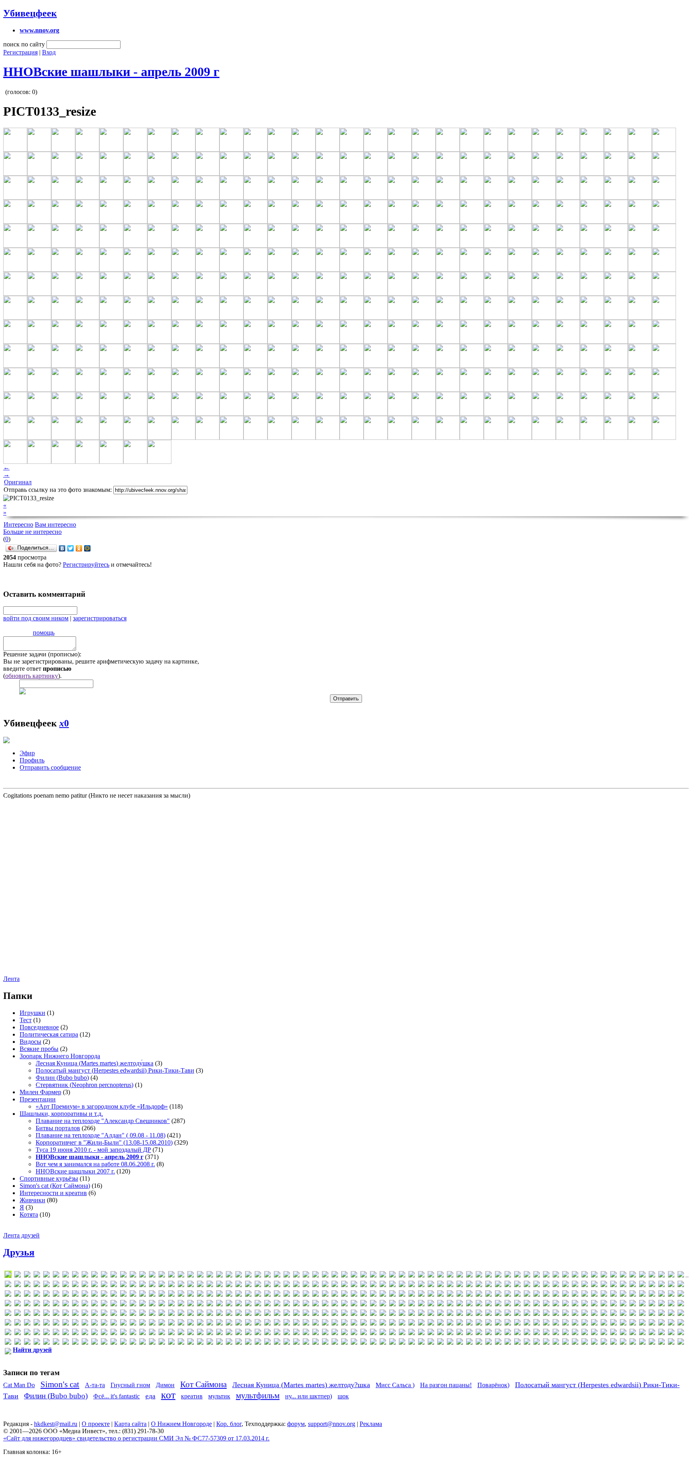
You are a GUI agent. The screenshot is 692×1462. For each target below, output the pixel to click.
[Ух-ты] (498, 1343)
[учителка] (507, 1343)
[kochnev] (258, 1295)
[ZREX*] (652, 1314)
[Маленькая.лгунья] (286, 1333)
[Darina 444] (680, 1275)
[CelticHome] (604, 1275)
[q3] (459, 1304)
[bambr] (498, 1275)
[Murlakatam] (27, 1304)
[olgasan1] (267, 1304)
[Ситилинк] (267, 1343)
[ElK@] (190, 1285)
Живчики (32, 1200)
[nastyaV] (85, 1304)
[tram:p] (392, 1314)
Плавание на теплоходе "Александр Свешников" (103, 1120)
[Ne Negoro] (104, 1304)
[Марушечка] (382, 1333)
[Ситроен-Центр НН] (277, 1343)
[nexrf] (133, 1304)
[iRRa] (17, 1295)
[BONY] (575, 1275)
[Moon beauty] (8, 1304)
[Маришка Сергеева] (373, 1333)
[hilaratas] (527, 1285)
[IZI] (46, 1295)
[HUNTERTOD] (565, 1285)
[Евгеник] (536, 1323)
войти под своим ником (35, 618)
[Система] (258, 1343)
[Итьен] (632, 1323)
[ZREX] (642, 1314)
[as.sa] (469, 1275)
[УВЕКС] (469, 1343)
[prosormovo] (421, 1304)
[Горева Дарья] (373, 1323)
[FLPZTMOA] (334, 1285)
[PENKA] (315, 1304)
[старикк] (315, 1343)
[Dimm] (56, 1285)
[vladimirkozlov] (527, 1314)
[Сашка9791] (190, 1343)
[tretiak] (411, 1314)
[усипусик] (488, 1343)
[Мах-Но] (392, 1333)
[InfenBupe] (632, 1285)
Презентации (38, 1099)
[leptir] (373, 1295)
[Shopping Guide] (46, 1314)
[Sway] (277, 1314)
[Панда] (94, 1343)
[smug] (94, 1314)
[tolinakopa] (354, 1314)
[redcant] (488, 1304)
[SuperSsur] (229, 1314)
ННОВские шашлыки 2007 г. (75, 1171)
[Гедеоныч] (363, 1323)
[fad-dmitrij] (277, 1285)
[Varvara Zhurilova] (469, 1314)
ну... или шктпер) (308, 1396)
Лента (11, 978)
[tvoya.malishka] (421, 1314)
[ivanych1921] (36, 1295)
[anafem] (315, 1275)
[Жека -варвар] (584, 1323)
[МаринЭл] (363, 1333)
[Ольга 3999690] (46, 1343)
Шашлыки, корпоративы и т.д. (61, 1113)
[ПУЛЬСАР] (152, 1343)
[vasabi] (479, 1314)
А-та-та (95, 1385)
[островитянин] (75, 1343)
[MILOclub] (632, 1295)
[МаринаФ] (344, 1333)
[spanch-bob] (142, 1314)
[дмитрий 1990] (488, 1323)
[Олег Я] (27, 1343)
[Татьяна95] (382, 1343)
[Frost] (363, 1285)
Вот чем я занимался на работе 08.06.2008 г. (95, 1164)
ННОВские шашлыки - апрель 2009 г (111, 71)
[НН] (661, 1333)
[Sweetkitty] (286, 1314)
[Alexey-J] (277, 1275)
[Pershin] (325, 1304)
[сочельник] (306, 1343)
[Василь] (306, 1323)
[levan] (402, 1295)
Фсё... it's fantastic (116, 1396)
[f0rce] (267, 1285)
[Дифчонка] (479, 1323)
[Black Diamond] (536, 1275)
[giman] (392, 1285)
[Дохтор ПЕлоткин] (507, 1323)
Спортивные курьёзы (49, 1178)
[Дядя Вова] (527, 1323)
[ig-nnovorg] (594, 1285)
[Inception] (623, 1285)
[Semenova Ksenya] (623, 1304)
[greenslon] (459, 1285)
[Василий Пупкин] (286, 1323)
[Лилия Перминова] (190, 1333)
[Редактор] (161, 1343)
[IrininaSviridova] (671, 1285)
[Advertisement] (51, 886)
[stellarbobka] (181, 1314)
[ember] (209, 1285)
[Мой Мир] (87, 548)
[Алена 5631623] (46, 1323)
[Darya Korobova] (8, 1285)
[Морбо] (498, 1333)
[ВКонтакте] (62, 548)
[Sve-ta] (248, 1314)
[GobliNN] (421, 1285)
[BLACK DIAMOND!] (546, 1275)
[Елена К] (555, 1323)
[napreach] (75, 1304)
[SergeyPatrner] (652, 1304)
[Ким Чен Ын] (27, 1333)
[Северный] (229, 1343)
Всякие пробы (39, 1048)
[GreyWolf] (479, 1285)
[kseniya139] (296, 1295)
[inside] (652, 1285)
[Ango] (382, 1275)
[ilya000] (613, 1285)
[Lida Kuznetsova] (431, 1295)
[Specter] (152, 1314)
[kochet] (248, 1295)
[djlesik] (75, 1285)
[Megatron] (584, 1295)
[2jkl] (85, 1275)
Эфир (27, 753)
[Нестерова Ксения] (642, 1333)
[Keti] (181, 1295)
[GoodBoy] (431, 1285)
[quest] (469, 1304)
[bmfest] (555, 1275)
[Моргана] (507, 1333)
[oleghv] (238, 1304)
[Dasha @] (17, 1285)
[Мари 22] (325, 1333)
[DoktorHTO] (104, 1285)
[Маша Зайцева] (402, 1333)
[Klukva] (229, 1295)
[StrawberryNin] (200, 1314)
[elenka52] (181, 1285)
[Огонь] (680, 1333)
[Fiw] (315, 1285)
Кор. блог (228, 1423)
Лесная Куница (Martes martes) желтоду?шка (301, 1385)
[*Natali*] (27, 1275)
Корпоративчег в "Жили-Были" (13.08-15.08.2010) (104, 1142)
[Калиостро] (652, 1323)
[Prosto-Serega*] (440, 1304)
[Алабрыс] (8, 1323)
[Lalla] (315, 1295)
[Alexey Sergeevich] (267, 1275)
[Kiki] (190, 1295)
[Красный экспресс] (123, 1333)
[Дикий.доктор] (450, 1323)
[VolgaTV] (546, 1314)
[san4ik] (575, 1304)
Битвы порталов (58, 1128)
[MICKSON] (594, 1295)
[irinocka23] (680, 1285)
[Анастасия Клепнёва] (65, 1323)
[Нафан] (594, 1333)
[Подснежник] (123, 1343)
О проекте (96, 1423)
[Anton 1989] (411, 1275)
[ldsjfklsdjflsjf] (334, 1295)
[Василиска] (296, 1323)
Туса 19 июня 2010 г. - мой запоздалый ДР (93, 1149)
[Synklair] (296, 1314)
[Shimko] (27, 1314)
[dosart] (113, 1285)
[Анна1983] (123, 1323)
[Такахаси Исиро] (354, 1343)
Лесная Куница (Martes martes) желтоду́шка (94, 1063)
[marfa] (517, 1295)
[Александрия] (27, 1323)
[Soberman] (104, 1314)
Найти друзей (32, 1349)
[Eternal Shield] (238, 1285)
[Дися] (469, 1323)
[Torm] (373, 1314)
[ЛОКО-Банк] (219, 1333)
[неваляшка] (613, 1333)
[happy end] (498, 1285)
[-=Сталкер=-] (36, 1275)
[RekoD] (498, 1304)
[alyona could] (306, 1275)
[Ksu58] (306, 1295)
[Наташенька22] (575, 1333)
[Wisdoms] (584, 1314)
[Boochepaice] (584, 1275)
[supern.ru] (219, 1314)
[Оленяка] (36, 1343)
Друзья (18, 1252)
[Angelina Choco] (373, 1275)
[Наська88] (555, 1333)
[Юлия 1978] (652, 1343)
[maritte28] (546, 1295)
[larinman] (325, 1295)
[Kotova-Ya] (277, 1295)
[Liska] (459, 1295)
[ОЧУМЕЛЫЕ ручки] (85, 1343)
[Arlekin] (450, 1275)
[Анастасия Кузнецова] (75, 1323)
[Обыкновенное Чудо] (671, 1333)
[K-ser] (133, 1295)
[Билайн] (248, 1323)
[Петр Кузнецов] (113, 1343)
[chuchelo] (632, 1275)
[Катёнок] (17, 1333)
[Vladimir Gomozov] (507, 1314)
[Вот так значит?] (344, 1323)
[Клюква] (65, 1333)
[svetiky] (258, 1314)
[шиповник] (594, 1343)
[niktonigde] (171, 1304)
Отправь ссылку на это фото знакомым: (58, 489)
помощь (43, 632)
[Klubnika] (219, 1295)
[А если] (661, 1314)
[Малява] (306, 1333)
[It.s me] (27, 1295)
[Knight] (238, 1295)
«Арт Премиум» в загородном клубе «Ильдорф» (102, 1106)
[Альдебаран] (56, 1323)
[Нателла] (584, 1333)
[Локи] (209, 1333)
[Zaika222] (623, 1314)
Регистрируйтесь (86, 564)
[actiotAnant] (133, 1275)
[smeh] (85, 1314)
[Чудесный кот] (555, 1343)
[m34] (498, 1295)
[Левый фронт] (161, 1333)
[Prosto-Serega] (431, 1304)
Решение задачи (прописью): (42, 654)
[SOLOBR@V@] (123, 1314)
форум (296, 1423)
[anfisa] (354, 1275)
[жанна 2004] (565, 1323)
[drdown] (123, 1285)
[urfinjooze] (440, 1314)
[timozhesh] (325, 1314)
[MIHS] (623, 1295)
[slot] (75, 1314)
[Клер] (56, 1333)
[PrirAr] (392, 1304)
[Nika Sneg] (152, 1304)
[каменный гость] (661, 1323)
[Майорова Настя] (267, 1333)
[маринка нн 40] (354, 1333)
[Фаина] (517, 1343)
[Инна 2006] (613, 1323)
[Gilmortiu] (382, 1285)
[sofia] (113, 1314)
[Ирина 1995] (623, 1323)
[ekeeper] (171, 1285)
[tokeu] (334, 1314)
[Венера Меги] (315, 1323)
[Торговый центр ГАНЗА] (440, 1343)
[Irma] (8, 1295)
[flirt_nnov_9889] (325, 1285)
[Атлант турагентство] (171, 1323)
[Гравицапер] (382, 1323)
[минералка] (488, 1333)
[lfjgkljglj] (411, 1295)
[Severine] (671, 1304)
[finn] (306, 1285)
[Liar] (421, 1295)
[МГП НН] (421, 1333)
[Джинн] (431, 1323)
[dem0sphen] (27, 1285)
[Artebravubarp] (459, 1275)
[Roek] (517, 1304)
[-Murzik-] (56, 1275)
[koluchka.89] (267, 1295)
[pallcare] (296, 1304)
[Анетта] (94, 1323)
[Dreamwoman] (133, 1285)
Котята (29, 1214)
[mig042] (604, 1295)
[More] (17, 1304)
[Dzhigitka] (161, 1285)
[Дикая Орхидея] (440, 1323)
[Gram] (450, 1285)
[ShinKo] (36, 1314)
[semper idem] (632, 1304)
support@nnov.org (331, 1423)
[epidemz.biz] (229, 1285)
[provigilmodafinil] (450, 1304)
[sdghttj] (594, 1304)
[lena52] (354, 1295)
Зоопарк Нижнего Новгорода (60, 1056)
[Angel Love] (363, 1275)
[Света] (200, 1343)
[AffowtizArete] (152, 1275)
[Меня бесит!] (431, 1333)
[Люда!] (248, 1333)
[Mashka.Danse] (565, 1295)
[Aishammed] (171, 1275)
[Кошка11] (113, 1333)
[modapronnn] (671, 1295)
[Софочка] (296, 1343)
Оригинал (18, 482)
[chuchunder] (642, 1275)
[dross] (142, 1285)
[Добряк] (498, 1323)
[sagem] (546, 1304)
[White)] (575, 1314)
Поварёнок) (493, 1385)
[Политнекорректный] (133, 1343)
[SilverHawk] (56, 1314)
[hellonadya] (517, 1285)
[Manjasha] (507, 1295)
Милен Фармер (40, 1092)
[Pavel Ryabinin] (306, 1304)
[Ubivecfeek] (431, 1314)
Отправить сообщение (50, 767)
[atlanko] (488, 1275)
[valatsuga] (459, 1314)
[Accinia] (123, 1275)
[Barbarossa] (507, 1275)
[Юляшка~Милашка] (661, 1343)
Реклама (371, 1423)
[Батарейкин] (209, 1323)
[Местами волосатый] (450, 1333)
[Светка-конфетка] (219, 1343)
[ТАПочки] (363, 1343)
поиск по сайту (24, 44)
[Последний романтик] (142, 1343)
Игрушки (32, 1012)
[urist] (450, 1314)
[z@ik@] (613, 1314)
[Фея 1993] (527, 1343)
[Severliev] (680, 1304)
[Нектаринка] (632, 1333)
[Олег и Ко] (17, 1343)
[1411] (65, 1275)
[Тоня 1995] (431, 1343)
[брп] (258, 1323)
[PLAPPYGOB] (354, 1304)
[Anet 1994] (344, 1275)
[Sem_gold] (604, 1304)
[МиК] (479, 1333)
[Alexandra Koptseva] (258, 1275)
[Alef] (219, 1275)
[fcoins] (286, 1285)
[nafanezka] (56, 1304)
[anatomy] (325, 1275)
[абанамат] (671, 1314)
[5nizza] (94, 1275)
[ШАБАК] (575, 1343)
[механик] (459, 1333)
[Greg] (469, 1285)
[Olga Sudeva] (258, 1304)
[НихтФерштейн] (652, 1333)
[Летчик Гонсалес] (181, 1333)
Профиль (32, 760)
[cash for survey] (594, 1275)
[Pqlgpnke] (382, 1304)
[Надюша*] (546, 1333)
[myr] (36, 1304)
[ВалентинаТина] (267, 1323)
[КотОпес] (94, 1333)
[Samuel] (565, 1304)
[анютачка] (142, 1323)
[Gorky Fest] (440, 1285)
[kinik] (200, 1295)
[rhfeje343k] (507, 1304)
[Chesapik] (613, 1275)
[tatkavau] (306, 1314)
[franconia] (344, 1285)
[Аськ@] (161, 1323)
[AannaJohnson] (113, 1275)
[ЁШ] (8, 1352)
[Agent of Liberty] (161, 1275)
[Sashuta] (584, 1304)
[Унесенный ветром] (479, 1343)
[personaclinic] (334, 1304)
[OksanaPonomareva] (219, 1304)
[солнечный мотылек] (286, 1343)
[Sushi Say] (238, 1314)
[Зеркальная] (594, 1323)
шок (343, 1396)
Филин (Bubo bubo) (62, 1077)
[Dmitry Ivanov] (85, 1285)
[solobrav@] (133, 1314)
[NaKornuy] (65, 1304)
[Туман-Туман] (450, 1343)
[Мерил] (440, 1333)
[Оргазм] (65, 1343)
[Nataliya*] (94, 1304)
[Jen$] (94, 1295)
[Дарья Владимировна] (402, 1323)
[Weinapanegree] (565, 1314)
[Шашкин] (584, 1343)
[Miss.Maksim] (652, 1295)
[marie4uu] (536, 1295)
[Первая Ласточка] (104, 1343)
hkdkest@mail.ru (55, 1423)
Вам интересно (55, 524)
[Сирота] (248, 1343)
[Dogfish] (94, 1285)
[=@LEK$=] (104, 1275)
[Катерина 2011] (680, 1323)
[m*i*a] (488, 1295)
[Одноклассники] (79, 548)
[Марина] (334, 1333)
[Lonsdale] (469, 1295)
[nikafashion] (161, 1304)
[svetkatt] (267, 1314)
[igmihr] (604, 1285)
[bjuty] (527, 1275)
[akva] (190, 1275)
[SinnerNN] (65, 1314)
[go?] (411, 1285)
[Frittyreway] (354, 1285)
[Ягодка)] (680, 1343)
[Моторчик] (517, 1333)
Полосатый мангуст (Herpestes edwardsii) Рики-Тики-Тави (115, 1070)
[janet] (56, 1295)
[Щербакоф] (604, 1343)
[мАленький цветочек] (296, 1333)
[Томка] (421, 1343)
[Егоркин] (546, 1323)
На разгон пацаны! (446, 1385)
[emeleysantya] (219, 1285)
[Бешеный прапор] (229, 1323)
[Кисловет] (46, 1333)
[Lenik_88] (363, 1295)
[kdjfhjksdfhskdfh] (161, 1295)
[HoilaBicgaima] (555, 1285)
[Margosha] (527, 1295)
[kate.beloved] (152, 1295)
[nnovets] (200, 1304)
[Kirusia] (209, 1295)
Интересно (18, 524)
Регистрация (20, 52)
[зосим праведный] (604, 1323)
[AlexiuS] (286, 1275)
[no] (209, 1304)
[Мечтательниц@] (469, 1333)
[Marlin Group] (555, 1295)
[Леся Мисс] (171, 1333)
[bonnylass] (565, 1275)
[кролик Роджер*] (133, 1333)
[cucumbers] (671, 1275)
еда (150, 1396)
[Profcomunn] (402, 1304)
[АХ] (181, 1323)
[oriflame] (286, 1304)
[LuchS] (8, 1275)
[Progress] (411, 1304)
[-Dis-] (46, 1275)
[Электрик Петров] (623, 1343)
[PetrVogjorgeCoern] (344, 1304)
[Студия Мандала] (334, 1343)
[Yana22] (604, 1314)
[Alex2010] (238, 1275)
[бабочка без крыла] (190, 1323)
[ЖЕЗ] (575, 1323)
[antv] (431, 1275)
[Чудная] (565, 1343)
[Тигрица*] (392, 1343)
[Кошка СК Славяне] (104, 1333)
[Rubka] (527, 1304)
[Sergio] (661, 1304)
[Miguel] (613, 1295)
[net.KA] (123, 1304)
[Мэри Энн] (536, 1333)
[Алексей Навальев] (36, 1323)
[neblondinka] (113, 1304)
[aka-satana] (181, 1275)
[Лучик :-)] (229, 1333)
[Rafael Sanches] (479, 1304)
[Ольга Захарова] (56, 1343)
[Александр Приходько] (17, 1323)
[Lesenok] (392, 1295)
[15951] (75, 1275)
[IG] (584, 1285)
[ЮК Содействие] (642, 1343)
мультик (219, 1396)
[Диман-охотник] (459, 1323)
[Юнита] (671, 1343)
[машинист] (411, 1333)
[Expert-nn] (258, 1285)
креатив (192, 1396)
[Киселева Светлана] (36, 1333)
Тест (26, 1020)
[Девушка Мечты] (411, 1323)
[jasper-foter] (65, 1295)
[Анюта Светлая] (133, 1323)
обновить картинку (31, 675)
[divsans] (65, 1285)
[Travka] (402, 1314)
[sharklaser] (17, 1314)
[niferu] (142, 1304)
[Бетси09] (219, 1323)
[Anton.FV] (421, 1275)
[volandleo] (536, 1314)
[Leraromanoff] (382, 1295)
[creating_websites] (661, 1275)
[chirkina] (623, 1275)
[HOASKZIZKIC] (536, 1285)
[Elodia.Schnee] (200, 1285)
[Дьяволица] (517, 1323)
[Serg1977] (642, 1304)
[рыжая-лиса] (171, 1343)
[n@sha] (46, 1304)
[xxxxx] (594, 1314)
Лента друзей (21, 1235)
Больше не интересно (32, 531)
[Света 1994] (209, 1343)
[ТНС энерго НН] (402, 1343)
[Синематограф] (238, 1343)
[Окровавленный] (8, 1343)
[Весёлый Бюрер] (325, 1323)
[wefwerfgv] (555, 1314)
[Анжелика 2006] (104, 1323)
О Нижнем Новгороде (181, 1423)
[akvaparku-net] (200, 1275)
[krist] (286, 1295)
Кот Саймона (203, 1384)
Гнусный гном (130, 1385)
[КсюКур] (152, 1333)
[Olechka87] (229, 1304)
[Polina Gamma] (373, 1304)
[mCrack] (575, 1295)
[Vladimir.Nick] (517, 1314)
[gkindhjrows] (402, 1285)
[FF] (296, 1285)
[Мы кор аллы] (527, 1333)
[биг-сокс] (238, 1323)
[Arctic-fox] (440, 1275)
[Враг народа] (354, 1323)
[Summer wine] (209, 1314)
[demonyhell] (36, 1285)
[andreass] (334, 1275)
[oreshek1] (277, 1304)
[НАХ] (604, 1333)
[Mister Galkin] (661, 1295)
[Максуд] (277, 1333)
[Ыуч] (613, 1343)
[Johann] (104, 1295)
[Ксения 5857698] (142, 1333)
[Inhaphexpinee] (642, 1285)
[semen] (613, 1304)
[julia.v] (113, 1295)
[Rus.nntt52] (536, 1304)
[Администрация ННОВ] (680, 1314)
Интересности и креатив (53, 1192)
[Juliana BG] (123, 1295)
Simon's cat (59, 1384)
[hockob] (546, 1285)
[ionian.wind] (661, 1285)
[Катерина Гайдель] (8, 1333)
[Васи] (277, 1323)
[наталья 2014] (565, 1333)
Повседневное (39, 1027)
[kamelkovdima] (142, 1295)
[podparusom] (363, 1304)
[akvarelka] (209, 1275)
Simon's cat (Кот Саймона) (55, 1185)
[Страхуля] (325, 1343)
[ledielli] (344, 1295)
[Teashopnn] (315, 1314)
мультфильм (258, 1395)
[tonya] (363, 1314)
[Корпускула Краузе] (85, 1333)
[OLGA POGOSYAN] (248, 1304)
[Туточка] (459, 1343)
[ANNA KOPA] (402, 1275)
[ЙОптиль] (642, 1323)
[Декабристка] (421, 1323)
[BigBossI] (517, 1275)
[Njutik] (181, 1304)
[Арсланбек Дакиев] (152, 1323)
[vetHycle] (498, 1314)
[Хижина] (536, 1343)
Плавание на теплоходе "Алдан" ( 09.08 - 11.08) (100, 1135)
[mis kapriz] (642, 1295)
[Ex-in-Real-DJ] (248, 1285)
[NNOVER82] (190, 1304)
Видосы (30, 1041)
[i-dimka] (575, 1285)
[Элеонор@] (632, 1343)
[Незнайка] (623, 1333)
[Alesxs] (229, 1275)
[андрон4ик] (85, 1323)
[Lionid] (450, 1295)
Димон (165, 1385)
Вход (49, 52)
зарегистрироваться (100, 618)
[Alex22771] (248, 1275)
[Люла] (258, 1333)
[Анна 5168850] (113, 1323)
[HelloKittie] (507, 1285)
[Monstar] (680, 1295)
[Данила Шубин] (392, 1323)
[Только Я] (411, 1343)
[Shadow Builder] (8, 1314)
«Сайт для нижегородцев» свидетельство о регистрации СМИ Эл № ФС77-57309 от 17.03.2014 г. (136, 1438)
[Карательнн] (671, 1323)
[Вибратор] (334, 1323)
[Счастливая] (344, 1343)
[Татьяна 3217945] (373, 1343)
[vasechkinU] (488, 1314)
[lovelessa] (479, 1295)
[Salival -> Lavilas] (555, 1304)
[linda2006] (440, 1295)
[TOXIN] (382, 1314)
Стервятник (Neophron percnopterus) (84, 1084)
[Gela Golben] (373, 1285)
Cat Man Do (19, 1385)
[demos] (46, 1285)
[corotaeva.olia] (652, 1275)
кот (168, 1395)
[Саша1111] (181, 1343)
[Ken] (171, 1295)
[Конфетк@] (75, 1333)
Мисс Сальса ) (395, 1385)
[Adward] (142, 1275)
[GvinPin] (488, 1285)
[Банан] (200, 1323)
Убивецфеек (30, 13)
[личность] (200, 1333)
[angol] (392, 1275)
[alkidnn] (296, 1275)
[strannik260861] (190, 1314)
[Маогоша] (315, 1333)
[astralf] (479, 1275)
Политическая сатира (49, 1034)
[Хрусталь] (546, 1343)
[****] (17, 1275)
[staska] (171, 1314)
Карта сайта (130, 1423)
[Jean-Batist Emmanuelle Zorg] (75, 1295)
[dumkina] (152, 1285)
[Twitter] (70, 548)
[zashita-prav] (632, 1314)
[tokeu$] (344, 1314)
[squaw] (161, 1314)
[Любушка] (238, 1333)
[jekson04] (85, 1295)
